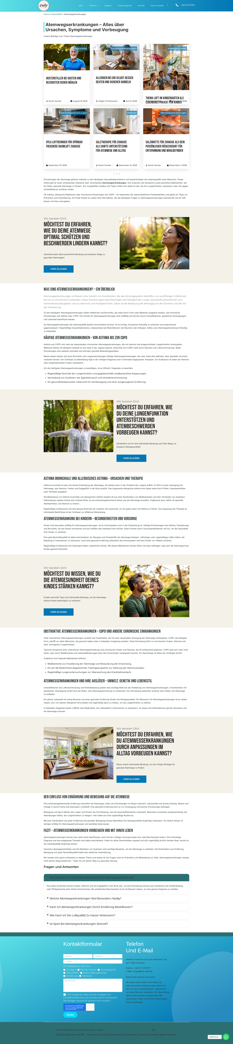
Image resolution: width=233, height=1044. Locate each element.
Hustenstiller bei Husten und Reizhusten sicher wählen (63, 80)
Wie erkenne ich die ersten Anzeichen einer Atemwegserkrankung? (92, 877)
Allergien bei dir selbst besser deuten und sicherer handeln (114, 80)
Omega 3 (71, 969)
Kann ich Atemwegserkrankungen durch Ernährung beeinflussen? (91, 907)
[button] (116, 877)
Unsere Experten (125, 5)
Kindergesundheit (177, 48)
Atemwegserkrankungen (124, 48)
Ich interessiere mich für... (77, 966)
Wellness (132, 113)
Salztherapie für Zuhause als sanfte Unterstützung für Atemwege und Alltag (111, 146)
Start (81, 5)
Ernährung (72, 976)
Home (46, 14)
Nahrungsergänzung (94, 972)
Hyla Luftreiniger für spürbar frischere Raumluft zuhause (64, 144)
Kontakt (141, 5)
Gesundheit (56, 14)
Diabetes (87, 976)
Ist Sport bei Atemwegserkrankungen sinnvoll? (79, 923)
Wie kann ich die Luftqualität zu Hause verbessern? (82, 915)
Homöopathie (108, 969)
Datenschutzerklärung (66, 1030)
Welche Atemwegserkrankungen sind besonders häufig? (85, 898)
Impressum (83, 1030)
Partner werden (157, 5)
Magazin (108, 5)
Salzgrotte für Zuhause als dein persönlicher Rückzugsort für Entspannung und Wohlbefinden (165, 146)
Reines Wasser (88, 969)
